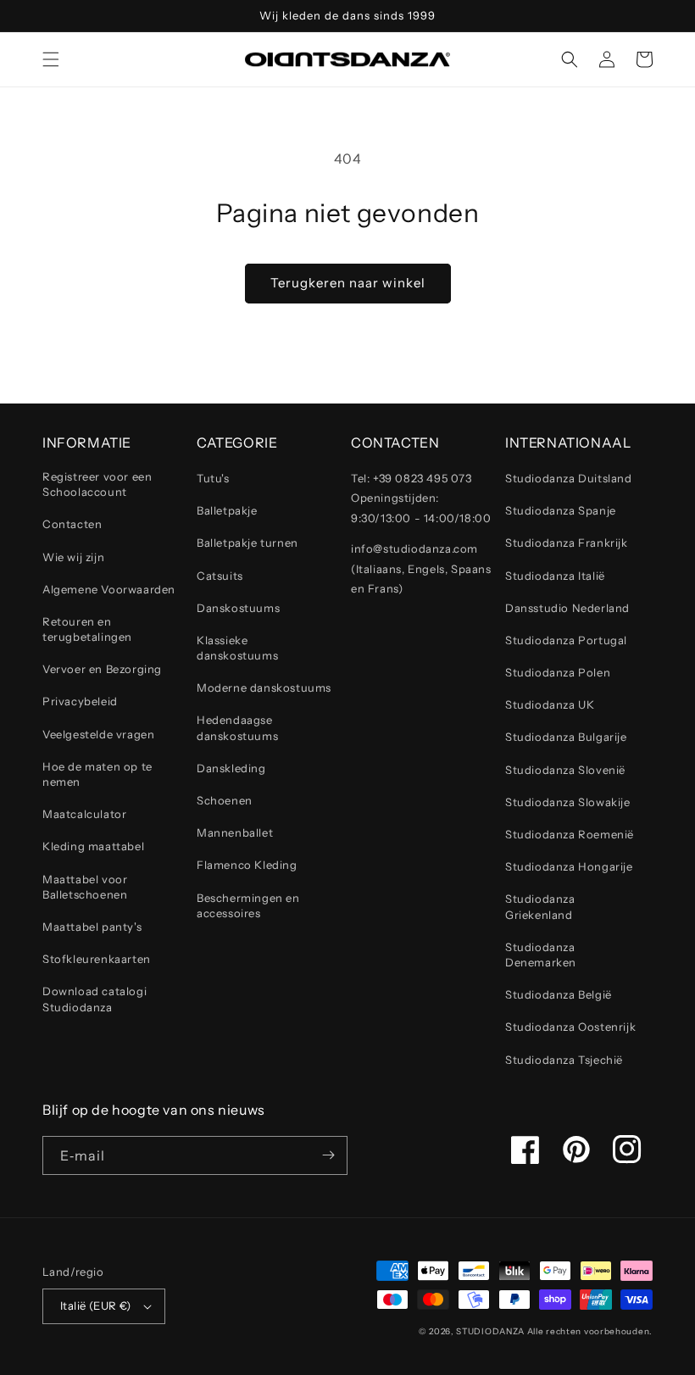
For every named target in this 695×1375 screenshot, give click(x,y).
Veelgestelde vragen (98, 734)
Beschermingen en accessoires (248, 905)
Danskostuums (238, 608)
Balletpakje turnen (247, 542)
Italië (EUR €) (95, 1305)
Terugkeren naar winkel (347, 283)
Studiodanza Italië (555, 575)
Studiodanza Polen (557, 672)
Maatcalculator (84, 814)
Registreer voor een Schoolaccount (97, 484)
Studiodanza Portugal (566, 640)
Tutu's (213, 478)
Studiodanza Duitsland (568, 478)
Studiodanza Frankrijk (566, 542)
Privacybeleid (80, 701)
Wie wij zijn (73, 557)
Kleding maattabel (93, 846)
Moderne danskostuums (264, 687)
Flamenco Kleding (247, 864)
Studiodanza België (558, 994)
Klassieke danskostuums (237, 647)
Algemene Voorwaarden (108, 589)
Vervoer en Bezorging (102, 669)
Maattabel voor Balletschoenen (84, 886)
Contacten (72, 524)
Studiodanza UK (549, 704)
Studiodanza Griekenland (540, 906)
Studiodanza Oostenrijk (570, 1026)
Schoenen (225, 800)
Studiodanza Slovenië (565, 770)
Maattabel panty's (92, 926)
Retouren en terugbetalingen (87, 629)
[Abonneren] (328, 1155)
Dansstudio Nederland (567, 608)
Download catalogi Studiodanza (94, 998)
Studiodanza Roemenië (569, 834)
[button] (51, 59)
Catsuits (220, 575)
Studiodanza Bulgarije (566, 736)
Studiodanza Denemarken (540, 954)
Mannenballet (235, 832)
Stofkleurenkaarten (96, 959)
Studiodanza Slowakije (568, 802)
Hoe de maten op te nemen (97, 774)
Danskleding (231, 768)
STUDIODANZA (490, 1331)
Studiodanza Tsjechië (564, 1059)
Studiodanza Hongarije (569, 866)
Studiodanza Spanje (560, 510)
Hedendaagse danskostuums (237, 727)
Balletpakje (227, 510)
